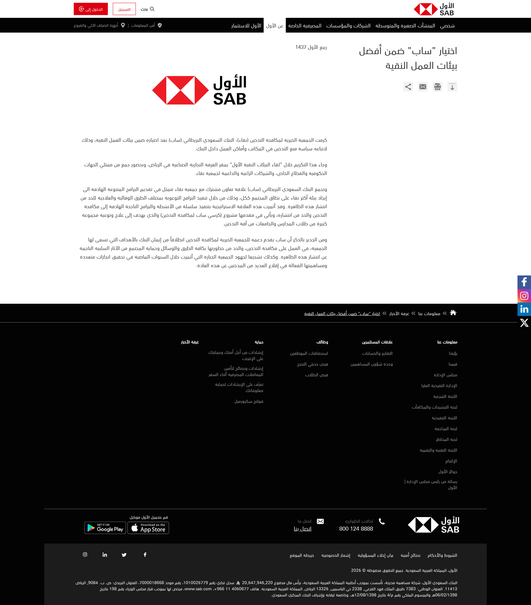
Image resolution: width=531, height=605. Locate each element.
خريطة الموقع (301, 555)
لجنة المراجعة (446, 428)
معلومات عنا (447, 342)
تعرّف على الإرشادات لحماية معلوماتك (239, 387)
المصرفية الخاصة (304, 25)
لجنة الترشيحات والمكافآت (434, 407)
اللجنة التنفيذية (444, 417)
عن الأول (274, 25)
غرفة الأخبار (190, 342)
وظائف (322, 342)
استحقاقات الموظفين (309, 353)
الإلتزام (451, 460)
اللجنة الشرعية (445, 396)
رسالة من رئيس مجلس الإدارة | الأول (430, 484)
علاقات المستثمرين (377, 342)
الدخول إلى (94, 9)
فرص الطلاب (316, 374)
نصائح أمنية (410, 555)
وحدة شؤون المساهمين (372, 364)
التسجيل (124, 9)
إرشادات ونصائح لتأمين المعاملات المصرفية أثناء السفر (236, 371)
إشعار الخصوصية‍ (335, 555)
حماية (259, 342)
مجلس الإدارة (445, 374)
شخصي (447, 25)
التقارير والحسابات (377, 353)
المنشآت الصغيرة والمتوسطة (405, 25)
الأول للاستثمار (246, 25)
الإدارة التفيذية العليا (439, 385)
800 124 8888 (356, 528)
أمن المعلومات (143, 25)
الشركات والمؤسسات (348, 25)
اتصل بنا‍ (303, 528)
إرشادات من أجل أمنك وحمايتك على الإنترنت (235, 355)
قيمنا (453, 364)
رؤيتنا (453, 353)
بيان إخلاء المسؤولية (375, 555)
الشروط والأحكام (442, 555)
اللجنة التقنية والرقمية (438, 450)
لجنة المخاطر (446, 439)
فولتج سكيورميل (248, 401)
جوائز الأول (448, 471)
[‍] (452, 87)
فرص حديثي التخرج (312, 364)
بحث (144, 8)
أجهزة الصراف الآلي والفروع (96, 25)
